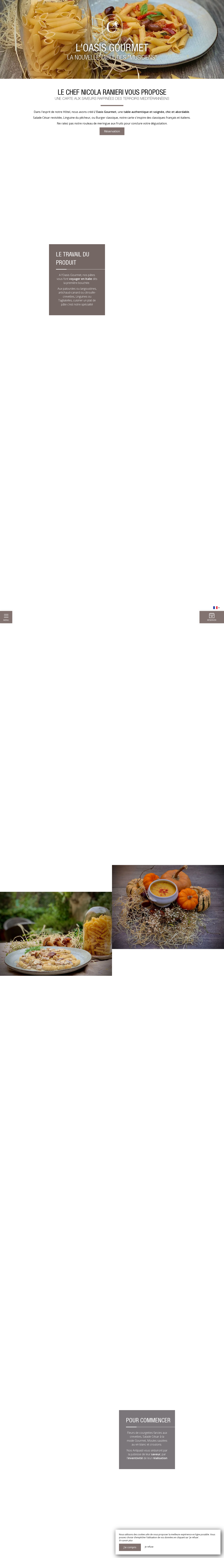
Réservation (112, 131)
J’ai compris (130, 1547)
